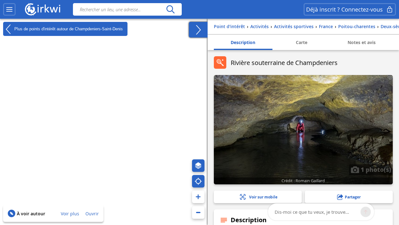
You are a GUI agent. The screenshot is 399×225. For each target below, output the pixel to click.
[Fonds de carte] (198, 165)
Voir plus (70, 214)
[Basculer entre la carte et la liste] (198, 30)
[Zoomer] (198, 197)
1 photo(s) (375, 169)
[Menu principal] (9, 9)
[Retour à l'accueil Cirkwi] (42, 9)
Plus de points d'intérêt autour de (68, 28)
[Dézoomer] (198, 212)
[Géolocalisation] (198, 181)
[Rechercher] (170, 9)
